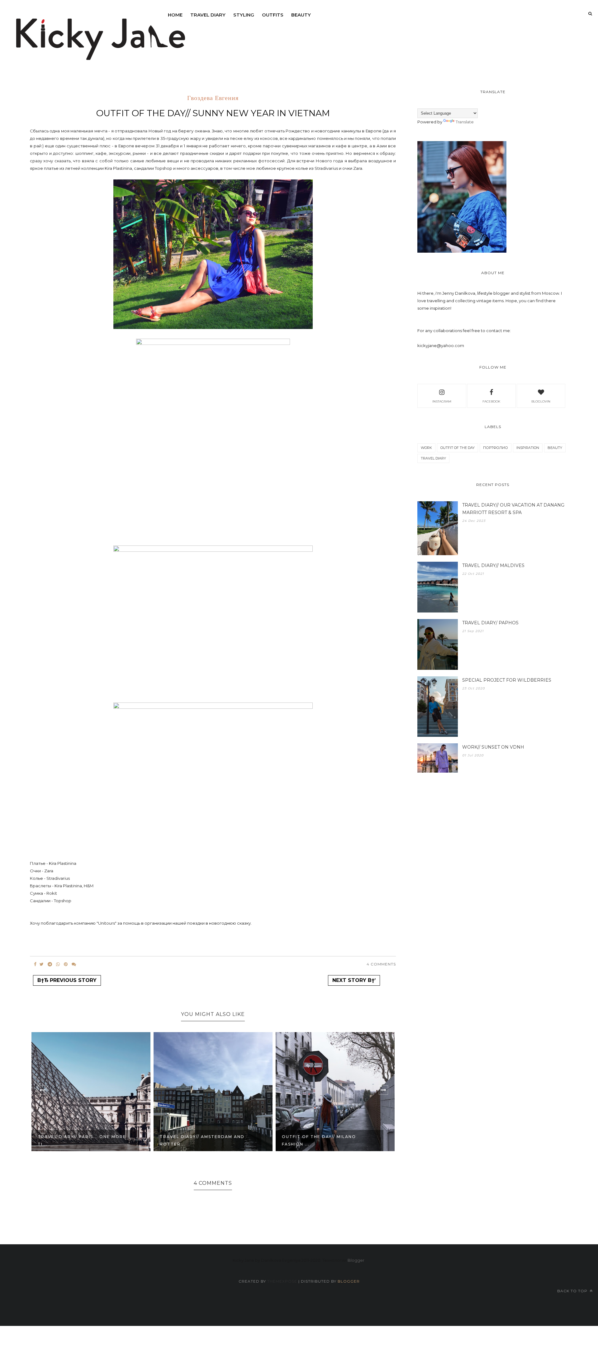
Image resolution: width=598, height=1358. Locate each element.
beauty (301, 15)
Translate (465, 121)
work (426, 448)
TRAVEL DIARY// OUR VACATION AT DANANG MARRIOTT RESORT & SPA (513, 508)
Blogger (356, 1260)
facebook (491, 401)
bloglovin (540, 401)
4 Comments (381, 964)
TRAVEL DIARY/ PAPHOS (490, 623)
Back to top (573, 1291)
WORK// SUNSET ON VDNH (493, 747)
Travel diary (207, 15)
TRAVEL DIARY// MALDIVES (493, 565)
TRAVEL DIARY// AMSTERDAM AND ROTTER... (80, 1140)
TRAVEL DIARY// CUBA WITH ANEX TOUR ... (324, 1140)
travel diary (433, 458)
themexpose (282, 1281)
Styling (243, 15)
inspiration (527, 448)
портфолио (495, 448)
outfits (272, 15)
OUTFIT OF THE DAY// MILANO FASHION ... (197, 1140)
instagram (441, 401)
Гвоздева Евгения (213, 98)
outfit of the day (457, 448)
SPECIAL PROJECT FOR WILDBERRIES (506, 680)
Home (175, 15)
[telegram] (50, 964)
